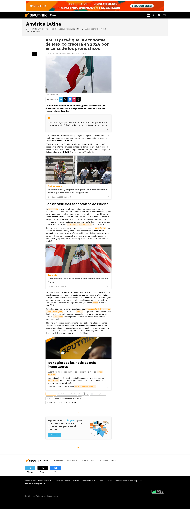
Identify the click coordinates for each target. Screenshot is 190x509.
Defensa (94, 461)
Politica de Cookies (105, 481)
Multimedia (104, 461)
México (81, 394)
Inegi (86, 394)
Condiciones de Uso (45, 481)
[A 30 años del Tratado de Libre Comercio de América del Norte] (78, 258)
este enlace (53, 380)
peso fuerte (100, 228)
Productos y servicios (62, 481)
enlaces (51, 374)
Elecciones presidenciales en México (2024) (68, 398)
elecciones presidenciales (80, 224)
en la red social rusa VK (85, 386)
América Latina (55, 186)
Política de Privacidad (88, 481)
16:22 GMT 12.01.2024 (53, 53)
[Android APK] (157, 491)
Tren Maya (58, 316)
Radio (113, 461)
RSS (141, 481)
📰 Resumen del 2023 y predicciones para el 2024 (61, 402)
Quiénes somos (30, 481)
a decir (80, 311)
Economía (52, 275)
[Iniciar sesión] (153, 15)
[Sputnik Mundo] (37, 18)
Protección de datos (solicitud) (126, 481)
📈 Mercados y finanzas (98, 394)
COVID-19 (49, 398)
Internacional (72, 461)
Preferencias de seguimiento (35, 484)
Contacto (76, 481)
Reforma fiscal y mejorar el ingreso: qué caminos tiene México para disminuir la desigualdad (77, 191)
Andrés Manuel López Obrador (67, 394)
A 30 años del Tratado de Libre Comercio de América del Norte (78, 280)
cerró (95, 302)
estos (99, 372)
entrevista (53, 209)
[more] (108, 129)
